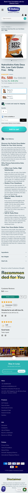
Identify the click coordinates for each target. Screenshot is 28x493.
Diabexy (11, 470)
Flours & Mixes (5, 405)
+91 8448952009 (6, 384)
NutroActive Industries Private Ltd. (10, 389)
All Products (4, 403)
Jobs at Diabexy (5, 430)
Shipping (10, 83)
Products (8, 27)
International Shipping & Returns (10, 455)
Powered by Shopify (18, 470)
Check (23, 120)
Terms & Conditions (6, 447)
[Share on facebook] (2, 316)
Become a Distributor (7, 432)
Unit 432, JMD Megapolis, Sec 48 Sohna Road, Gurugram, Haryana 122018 (13, 392)
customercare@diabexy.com (8, 386)
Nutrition (3, 415)
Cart (26, 15)
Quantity (3, 108)
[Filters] (21, 296)
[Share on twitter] (5, 316)
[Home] (13, 10)
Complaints (4, 428)
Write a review (10, 297)
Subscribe (21, 371)
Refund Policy (5, 450)
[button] (4, 74)
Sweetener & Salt (6, 410)
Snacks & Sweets (5, 413)
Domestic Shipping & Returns (9, 452)
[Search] (25, 18)
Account (23, 15)
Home (2, 27)
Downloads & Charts (7, 408)
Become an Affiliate (6, 435)
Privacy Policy (5, 445)
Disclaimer (4, 425)
